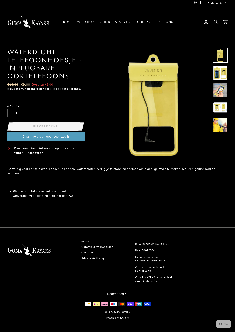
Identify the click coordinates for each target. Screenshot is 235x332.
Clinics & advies (115, 22)
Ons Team (87, 252)
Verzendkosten (34, 88)
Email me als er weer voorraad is (46, 136)
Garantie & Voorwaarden (97, 247)
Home (67, 22)
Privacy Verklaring (93, 258)
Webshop (85, 22)
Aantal (13, 105)
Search (86, 241)
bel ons (165, 22)
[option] (153, 104)
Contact (145, 22)
